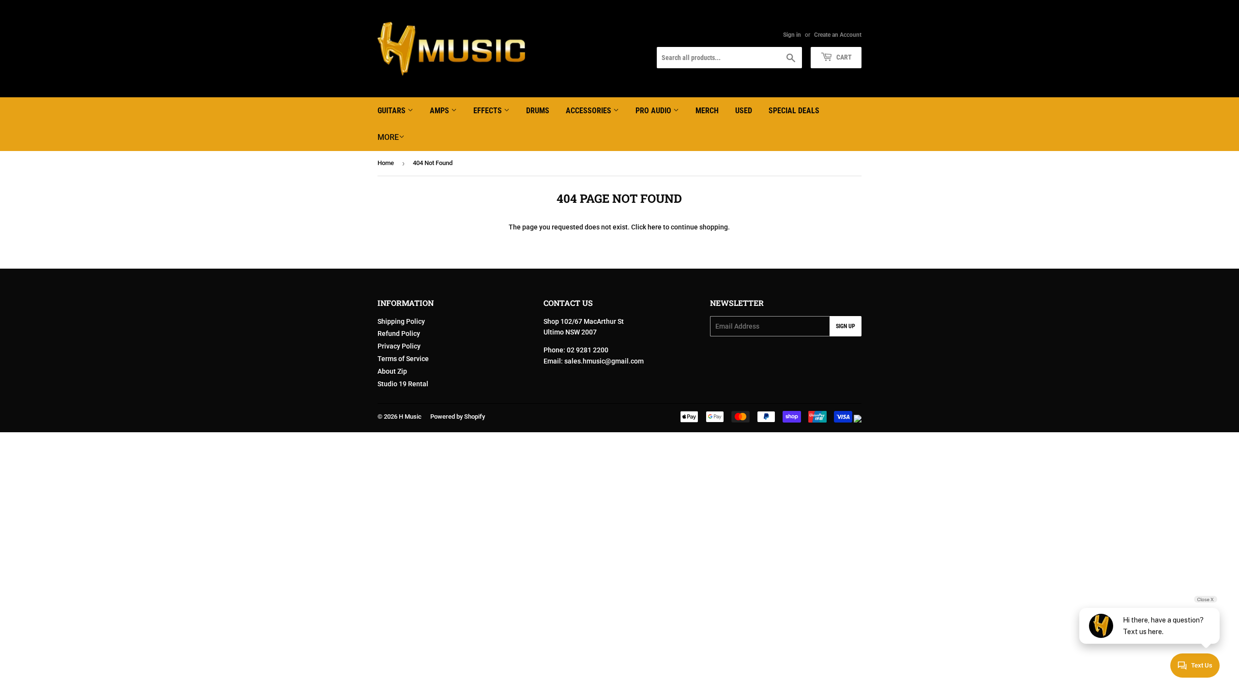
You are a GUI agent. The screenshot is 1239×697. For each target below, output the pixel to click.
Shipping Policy (401, 321)
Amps (440, 110)
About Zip (392, 371)
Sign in (792, 34)
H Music (410, 416)
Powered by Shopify (457, 416)
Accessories (589, 110)
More (388, 137)
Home (386, 163)
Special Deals (794, 110)
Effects (488, 110)
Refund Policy (399, 333)
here (655, 227)
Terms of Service (403, 359)
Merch (707, 110)
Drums (537, 110)
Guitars (393, 110)
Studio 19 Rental (403, 384)
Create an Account (837, 34)
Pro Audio (654, 110)
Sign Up (845, 326)
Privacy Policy (399, 346)
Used (743, 110)
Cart (843, 57)
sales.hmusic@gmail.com (604, 361)
